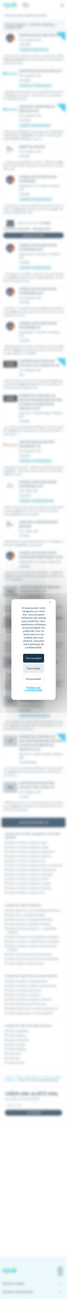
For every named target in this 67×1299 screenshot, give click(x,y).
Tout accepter (34, 658)
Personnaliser (33, 679)
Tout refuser (33, 668)
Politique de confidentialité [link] (33, 689)
